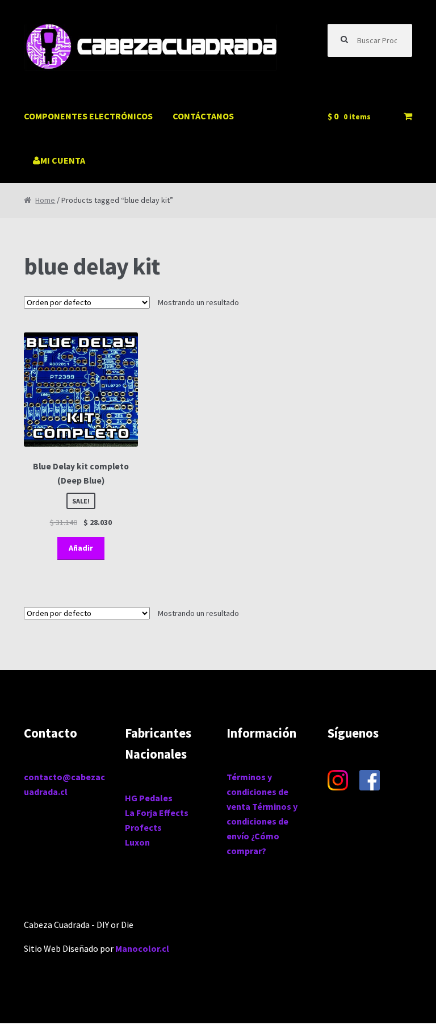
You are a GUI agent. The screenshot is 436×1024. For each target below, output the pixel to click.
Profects (143, 827)
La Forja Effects (156, 812)
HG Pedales (149, 798)
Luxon (137, 842)
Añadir (81, 548)
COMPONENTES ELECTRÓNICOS (88, 116)
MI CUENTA (62, 160)
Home (45, 200)
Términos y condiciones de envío (262, 821)
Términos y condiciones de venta (257, 791)
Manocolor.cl (142, 948)
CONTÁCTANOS (203, 116)
